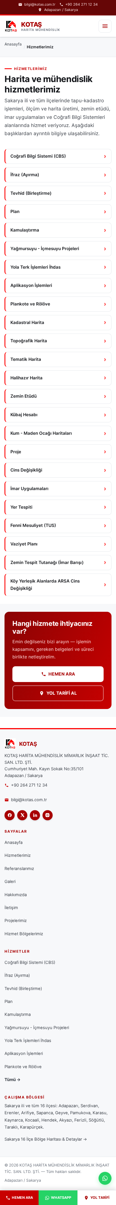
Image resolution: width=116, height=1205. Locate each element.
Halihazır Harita (26, 377)
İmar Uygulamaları (29, 488)
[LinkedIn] (35, 815)
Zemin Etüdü (23, 396)
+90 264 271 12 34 (81, 4)
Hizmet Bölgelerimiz (24, 933)
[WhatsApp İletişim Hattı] (105, 1178)
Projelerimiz (16, 920)
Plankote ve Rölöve (30, 304)
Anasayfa (13, 44)
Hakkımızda (16, 894)
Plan (14, 211)
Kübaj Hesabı (23, 414)
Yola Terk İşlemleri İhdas (35, 267)
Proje (15, 451)
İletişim (11, 907)
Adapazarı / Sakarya (61, 10)
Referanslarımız (19, 868)
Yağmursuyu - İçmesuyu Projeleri (44, 248)
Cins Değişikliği (26, 470)
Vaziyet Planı (23, 544)
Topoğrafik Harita (28, 340)
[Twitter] (22, 815)
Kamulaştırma (24, 230)
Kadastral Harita (27, 322)
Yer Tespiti (21, 507)
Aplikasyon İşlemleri (31, 285)
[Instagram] (48, 815)
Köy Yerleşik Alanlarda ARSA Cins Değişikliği (45, 584)
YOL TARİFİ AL (61, 693)
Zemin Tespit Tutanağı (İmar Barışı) (47, 562)
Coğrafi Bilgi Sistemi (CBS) (38, 156)
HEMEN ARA (61, 674)
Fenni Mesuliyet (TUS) (33, 525)
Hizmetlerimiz (18, 855)
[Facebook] (10, 815)
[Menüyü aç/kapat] (105, 26)
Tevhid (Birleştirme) (31, 193)
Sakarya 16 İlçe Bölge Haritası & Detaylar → (46, 1139)
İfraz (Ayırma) (24, 174)
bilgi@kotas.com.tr (39, 4)
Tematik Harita (25, 359)
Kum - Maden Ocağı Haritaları (41, 433)
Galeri (10, 881)
